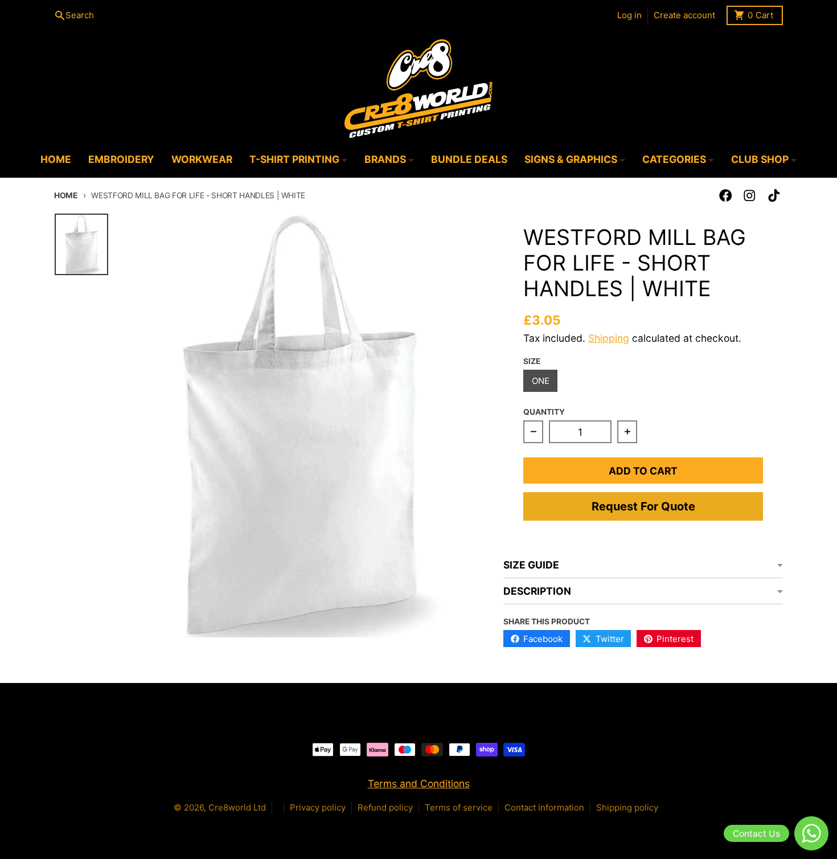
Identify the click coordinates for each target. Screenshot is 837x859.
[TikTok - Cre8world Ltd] (774, 195)
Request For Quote (643, 506)
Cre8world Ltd (237, 807)
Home (65, 195)
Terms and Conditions (419, 784)
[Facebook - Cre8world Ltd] (725, 195)
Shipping (608, 338)
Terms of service (459, 807)
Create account (684, 15)
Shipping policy (627, 807)
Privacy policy (318, 807)
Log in (629, 15)
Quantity (544, 411)
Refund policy (385, 807)
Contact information (544, 807)
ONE (540, 380)
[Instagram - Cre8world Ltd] (749, 195)
